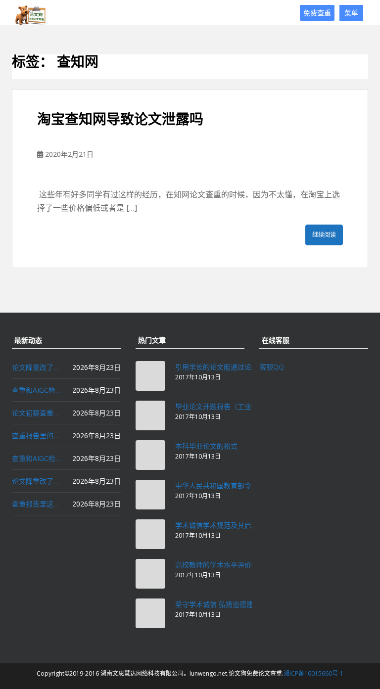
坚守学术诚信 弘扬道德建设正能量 (228, 604)
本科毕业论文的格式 (206, 446)
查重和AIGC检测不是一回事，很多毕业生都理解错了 (36, 390)
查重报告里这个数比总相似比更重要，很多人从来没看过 (36, 503)
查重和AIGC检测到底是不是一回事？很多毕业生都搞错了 (36, 458)
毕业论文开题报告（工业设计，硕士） (234, 406)
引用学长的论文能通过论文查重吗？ (230, 366)
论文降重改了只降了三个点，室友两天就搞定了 (36, 481)
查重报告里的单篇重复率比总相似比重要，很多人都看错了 (36, 435)
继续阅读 (324, 234)
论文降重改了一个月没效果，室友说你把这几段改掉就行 (36, 367)
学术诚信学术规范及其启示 (216, 525)
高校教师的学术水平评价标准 (220, 564)
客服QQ (271, 366)
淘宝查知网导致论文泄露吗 (120, 119)
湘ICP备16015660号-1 (313, 673)
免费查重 (317, 12)
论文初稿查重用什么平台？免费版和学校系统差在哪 (36, 412)
